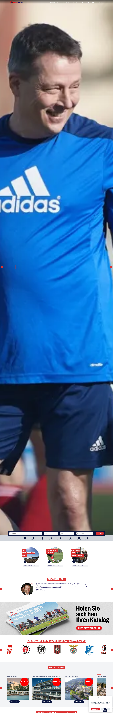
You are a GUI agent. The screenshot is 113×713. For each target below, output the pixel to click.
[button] (2, 267)
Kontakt (91, 2)
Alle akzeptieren (95, 709)
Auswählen (93, 706)
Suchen (100, 533)
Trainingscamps (54, 2)
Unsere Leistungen (70, 2)
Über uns (82, 2)
